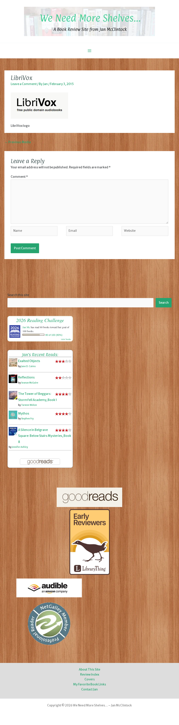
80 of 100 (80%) (53, 335)
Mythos (23, 413)
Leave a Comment (24, 84)
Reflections (26, 377)
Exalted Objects (29, 361)
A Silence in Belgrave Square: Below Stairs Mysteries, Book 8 (44, 436)
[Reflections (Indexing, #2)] (13, 379)
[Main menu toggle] (89, 50)
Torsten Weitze (29, 405)
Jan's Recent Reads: (40, 354)
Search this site (18, 295)
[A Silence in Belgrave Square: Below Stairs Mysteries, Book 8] (13, 431)
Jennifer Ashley (20, 447)
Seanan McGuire (29, 382)
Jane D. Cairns (28, 366)
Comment (19, 177)
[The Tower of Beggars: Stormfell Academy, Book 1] (13, 395)
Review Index (89, 674)
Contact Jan (89, 689)
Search (164, 303)
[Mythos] (13, 415)
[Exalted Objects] (13, 362)
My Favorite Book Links (89, 684)
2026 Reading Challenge (40, 320)
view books (66, 339)
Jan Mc (26, 327)
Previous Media (18, 142)
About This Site (89, 669)
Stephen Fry (27, 418)
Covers (89, 679)
